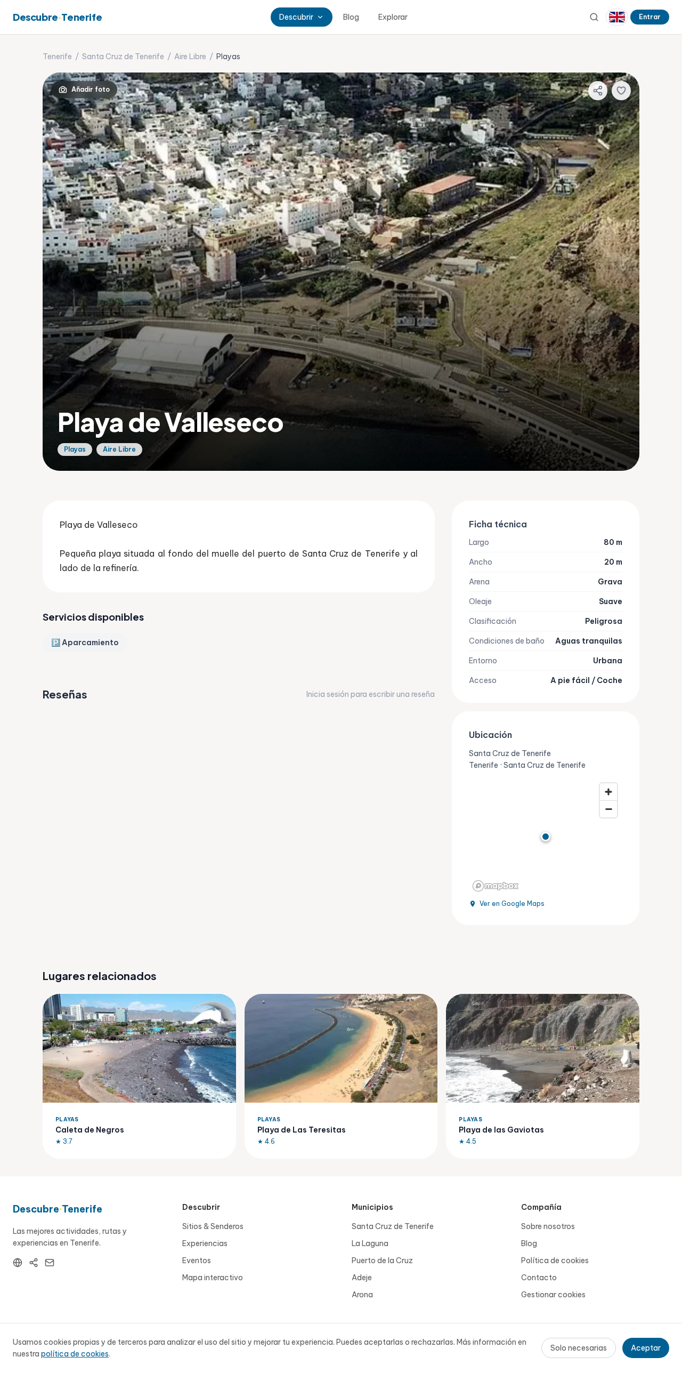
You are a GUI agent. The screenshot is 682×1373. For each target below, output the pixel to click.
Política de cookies (555, 1260)
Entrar (650, 17)
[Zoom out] (608, 808)
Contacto (539, 1277)
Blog (351, 17)
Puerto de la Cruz (382, 1260)
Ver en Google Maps (512, 904)
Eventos (196, 1260)
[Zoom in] (608, 791)
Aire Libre (190, 56)
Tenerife (57, 56)
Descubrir (296, 17)
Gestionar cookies (553, 1294)
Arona (362, 1294)
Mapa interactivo (212, 1277)
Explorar (393, 17)
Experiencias (205, 1243)
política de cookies (75, 1354)
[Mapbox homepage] (495, 886)
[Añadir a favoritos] (621, 90)
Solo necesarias (578, 1348)
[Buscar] (594, 17)
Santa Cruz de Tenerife (123, 56)
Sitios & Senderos (212, 1226)
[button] (545, 836)
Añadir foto (90, 89)
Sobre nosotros (548, 1226)
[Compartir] (597, 90)
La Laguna (370, 1243)
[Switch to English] (617, 17)
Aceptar (646, 1348)
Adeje (362, 1277)
